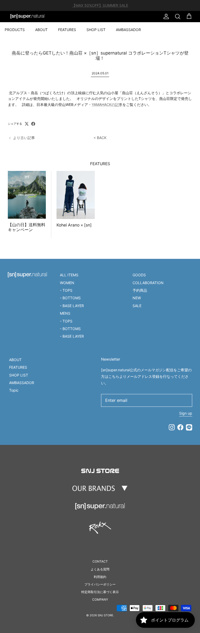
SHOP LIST (95, 29)
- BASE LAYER (72, 305)
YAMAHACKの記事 (107, 104)
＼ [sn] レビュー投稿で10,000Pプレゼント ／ (100, 7)
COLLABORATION (148, 282)
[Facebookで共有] (33, 124)
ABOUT (41, 29)
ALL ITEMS (69, 275)
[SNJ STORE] (27, 16)
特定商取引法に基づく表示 (100, 592)
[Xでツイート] (27, 124)
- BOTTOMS (70, 298)
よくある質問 (100, 569)
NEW (137, 298)
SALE (137, 305)
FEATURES (67, 29)
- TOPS (66, 290)
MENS (65, 313)
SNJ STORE (105, 615)
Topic (13, 390)
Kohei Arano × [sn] (74, 225)
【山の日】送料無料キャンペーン (26, 227)
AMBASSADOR (128, 29)
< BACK (100, 137)
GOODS (139, 275)
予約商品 (140, 290)
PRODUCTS (15, 29)
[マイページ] (165, 16)
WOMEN (67, 282)
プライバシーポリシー (100, 584)
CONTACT (100, 561)
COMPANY (100, 599)
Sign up (185, 413)
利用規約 (100, 577)
